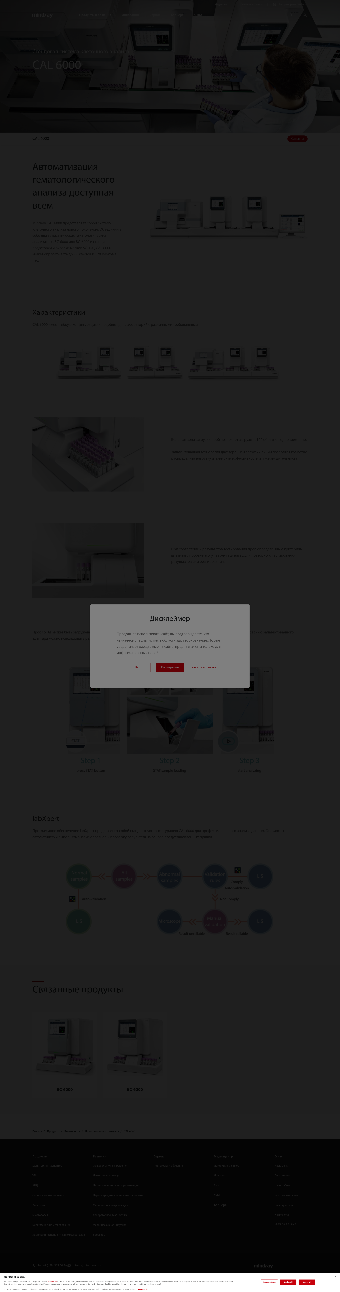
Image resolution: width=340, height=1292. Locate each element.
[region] (170, 1282)
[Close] (336, 1276)
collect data (52, 1281)
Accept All (307, 1282)
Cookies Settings (269, 1282)
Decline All (288, 1282)
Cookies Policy (142, 1289)
